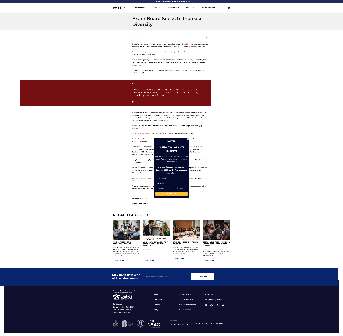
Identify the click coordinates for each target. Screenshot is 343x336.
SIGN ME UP (171, 194)
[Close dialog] (188, 139)
